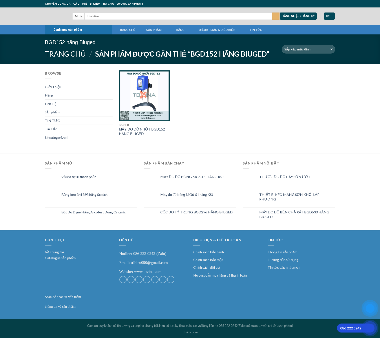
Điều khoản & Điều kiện (217, 30)
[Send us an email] (320, 3)
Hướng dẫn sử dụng (283, 260)
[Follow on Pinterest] (328, 3)
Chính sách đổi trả (206, 267)
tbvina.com (190, 332)
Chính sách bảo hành (208, 252)
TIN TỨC (256, 30)
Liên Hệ (51, 104)
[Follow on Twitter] (316, 3)
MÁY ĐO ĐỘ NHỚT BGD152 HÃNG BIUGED (142, 131)
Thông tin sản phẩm (282, 252)
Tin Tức (51, 129)
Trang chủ (126, 30)
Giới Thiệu (53, 87)
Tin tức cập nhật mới (284, 267)
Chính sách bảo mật (208, 260)
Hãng (180, 30)
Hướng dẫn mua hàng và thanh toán (220, 275)
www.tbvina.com (147, 271)
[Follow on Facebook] (307, 3)
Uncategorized (56, 137)
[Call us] (324, 3)
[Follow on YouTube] (333, 3)
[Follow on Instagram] (312, 3)
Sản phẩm (154, 30)
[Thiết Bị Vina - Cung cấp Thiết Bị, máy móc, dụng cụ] (55, 16)
